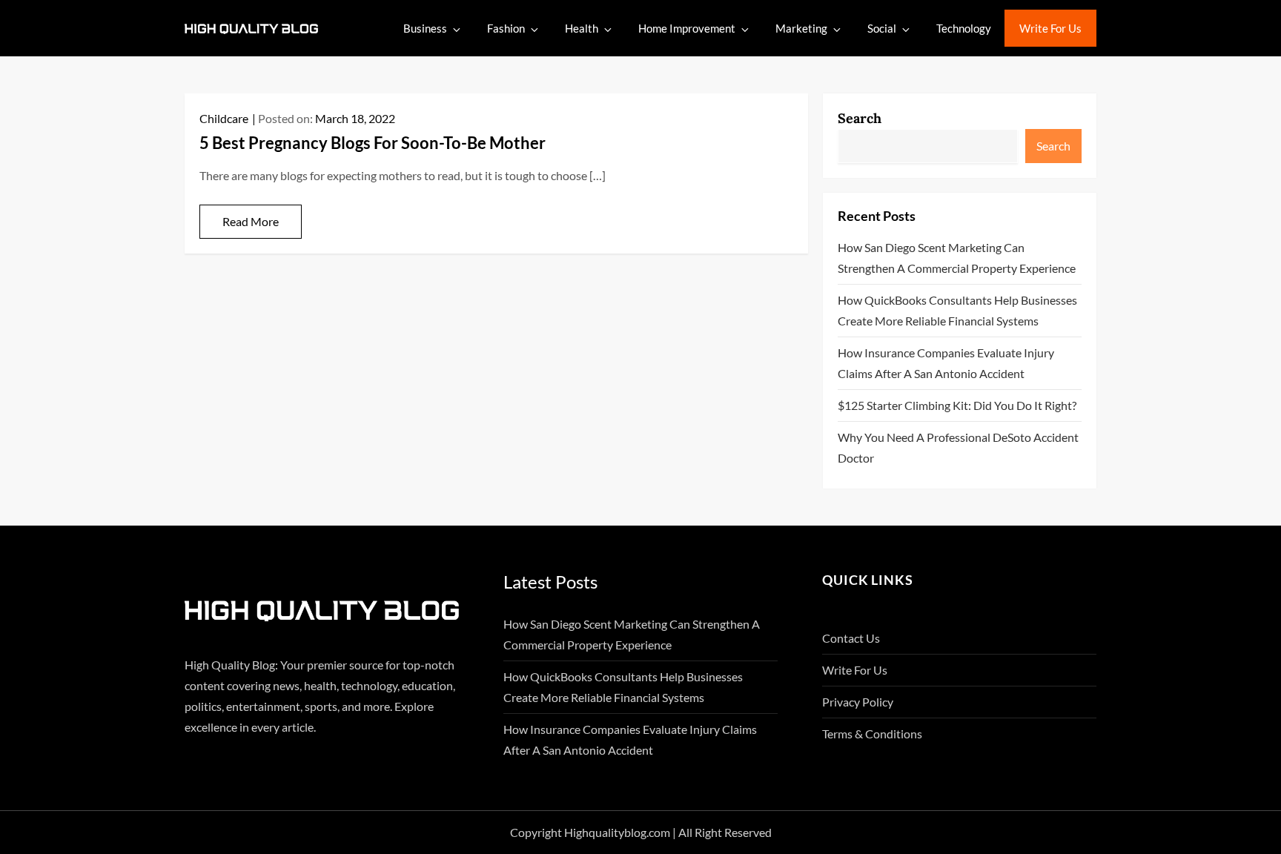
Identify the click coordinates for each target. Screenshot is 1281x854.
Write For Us (1050, 28)
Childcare (223, 118)
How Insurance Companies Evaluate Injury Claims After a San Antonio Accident (946, 362)
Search (859, 118)
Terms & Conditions (872, 733)
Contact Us (851, 638)
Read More (250, 221)
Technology (963, 28)
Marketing (801, 28)
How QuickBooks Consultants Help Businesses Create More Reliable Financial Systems (957, 310)
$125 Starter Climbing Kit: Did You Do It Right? (957, 405)
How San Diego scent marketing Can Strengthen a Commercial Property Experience (957, 257)
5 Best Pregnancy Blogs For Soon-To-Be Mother (372, 143)
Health (581, 28)
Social (881, 28)
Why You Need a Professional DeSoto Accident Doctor (958, 447)
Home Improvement (686, 28)
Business (425, 28)
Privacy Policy (857, 702)
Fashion (506, 28)
